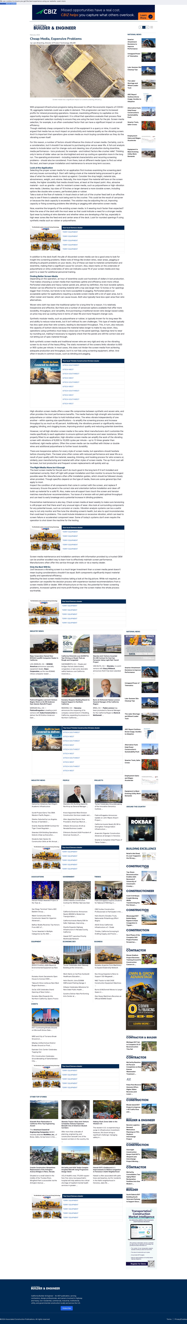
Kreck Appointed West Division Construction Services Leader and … (77, 814)
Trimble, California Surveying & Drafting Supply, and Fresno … (107, 932)
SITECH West (68, 369)
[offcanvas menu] (151, 27)
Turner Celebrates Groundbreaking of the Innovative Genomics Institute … (108, 806)
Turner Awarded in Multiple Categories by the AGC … (42, 932)
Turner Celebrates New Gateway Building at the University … (75, 966)
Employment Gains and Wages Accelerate (134, 138)
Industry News (37, 631)
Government (68, 877)
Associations (37, 877)
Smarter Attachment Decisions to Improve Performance (133, 44)
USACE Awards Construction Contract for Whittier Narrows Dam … (76, 902)
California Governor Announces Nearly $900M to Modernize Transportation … (75, 914)
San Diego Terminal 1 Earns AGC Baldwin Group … (44, 910)
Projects (98, 780)
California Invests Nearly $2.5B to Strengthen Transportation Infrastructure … (107, 826)
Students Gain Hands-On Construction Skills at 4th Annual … (45, 840)
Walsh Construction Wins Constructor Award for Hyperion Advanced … (44, 918)
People (66, 780)
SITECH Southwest (71, 365)
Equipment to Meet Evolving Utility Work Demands (133, 793)
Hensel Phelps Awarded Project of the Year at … (45, 901)
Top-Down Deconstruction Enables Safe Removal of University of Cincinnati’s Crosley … (132, 879)
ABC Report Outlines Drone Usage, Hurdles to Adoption (133, 731)
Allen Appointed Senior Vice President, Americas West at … (75, 820)
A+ (147, 27)
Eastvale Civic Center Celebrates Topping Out (44, 1051)
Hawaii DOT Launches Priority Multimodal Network (74, 937)
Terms (169, 1319)
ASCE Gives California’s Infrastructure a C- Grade (104, 926)
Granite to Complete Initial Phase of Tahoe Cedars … (108, 841)
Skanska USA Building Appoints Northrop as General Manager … (75, 805)
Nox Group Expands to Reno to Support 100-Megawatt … (106, 975)
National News (134, 34)
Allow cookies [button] (11, 4)
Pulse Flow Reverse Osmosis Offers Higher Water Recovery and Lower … (133, 1089)
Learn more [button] (61, 1)
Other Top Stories (38, 1097)
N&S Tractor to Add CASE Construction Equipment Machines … (108, 982)
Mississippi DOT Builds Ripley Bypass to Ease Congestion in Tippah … (132, 920)
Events (34, 1004)
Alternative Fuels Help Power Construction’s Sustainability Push (134, 112)
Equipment (36, 942)
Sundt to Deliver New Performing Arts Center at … (76, 995)
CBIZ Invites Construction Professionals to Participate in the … (109, 910)
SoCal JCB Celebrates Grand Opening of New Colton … (43, 991)
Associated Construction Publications (20, 1319)
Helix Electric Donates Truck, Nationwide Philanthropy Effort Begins (106, 918)
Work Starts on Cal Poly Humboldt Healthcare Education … (76, 975)
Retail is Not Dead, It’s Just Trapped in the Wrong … (133, 856)
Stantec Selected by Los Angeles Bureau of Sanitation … (44, 820)
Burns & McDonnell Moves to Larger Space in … (108, 991)
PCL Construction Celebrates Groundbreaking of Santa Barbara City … (44, 1058)
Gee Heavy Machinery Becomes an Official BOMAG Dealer (108, 997)
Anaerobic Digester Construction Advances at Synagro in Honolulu (107, 834)
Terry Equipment (70, 232)
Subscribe (67, 1308)
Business (98, 942)
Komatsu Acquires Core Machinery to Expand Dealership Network (108, 966)
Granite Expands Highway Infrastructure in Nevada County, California (75, 929)
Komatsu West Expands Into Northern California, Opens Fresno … (45, 998)
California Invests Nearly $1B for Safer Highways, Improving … (75, 922)
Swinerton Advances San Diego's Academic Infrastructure (44, 805)
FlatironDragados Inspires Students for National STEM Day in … (108, 901)
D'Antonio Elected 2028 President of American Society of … (77, 833)
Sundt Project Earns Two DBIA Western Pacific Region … (43, 814)
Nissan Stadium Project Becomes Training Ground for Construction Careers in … (133, 959)
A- (140, 27)
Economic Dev (69, 942)
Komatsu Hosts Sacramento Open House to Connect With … (44, 977)
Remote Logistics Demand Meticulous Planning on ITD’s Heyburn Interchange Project (133, 1132)
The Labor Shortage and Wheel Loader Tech (132, 716)
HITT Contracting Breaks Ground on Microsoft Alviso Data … (44, 1029)
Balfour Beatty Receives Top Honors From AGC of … (46, 926)
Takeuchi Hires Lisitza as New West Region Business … (45, 984)
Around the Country (136, 807)
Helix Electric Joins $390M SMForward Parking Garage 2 (74, 981)
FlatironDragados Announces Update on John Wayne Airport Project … (106, 817)
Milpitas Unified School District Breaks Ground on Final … (43, 1044)
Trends (97, 877)
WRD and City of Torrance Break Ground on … (44, 1037)
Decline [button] (3, 4)
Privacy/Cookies (181, 1319)
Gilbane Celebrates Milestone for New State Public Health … (76, 988)
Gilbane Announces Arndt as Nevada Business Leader (74, 827)
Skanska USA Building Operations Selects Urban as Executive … (45, 833)
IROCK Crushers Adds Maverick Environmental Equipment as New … (45, 967)
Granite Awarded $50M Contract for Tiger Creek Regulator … (45, 827)
